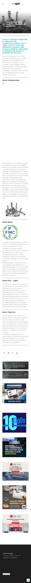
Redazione (8, 29)
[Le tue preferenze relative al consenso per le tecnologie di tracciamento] (28, 580)
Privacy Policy (6, 574)
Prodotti (9, 19)
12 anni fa (13, 29)
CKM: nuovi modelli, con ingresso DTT (13, 375)
